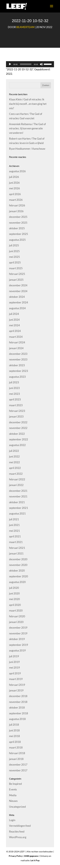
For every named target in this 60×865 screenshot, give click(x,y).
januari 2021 (16, 553)
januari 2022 (16, 485)
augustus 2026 (17, 171)
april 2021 (15, 536)
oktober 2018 (17, 707)
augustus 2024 (17, 308)
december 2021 (18, 490)
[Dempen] (41, 64)
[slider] (48, 64)
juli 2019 (14, 656)
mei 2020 (14, 599)
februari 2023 (17, 410)
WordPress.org (17, 837)
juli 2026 (14, 176)
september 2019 (18, 644)
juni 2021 (14, 525)
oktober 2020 (17, 570)
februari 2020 (17, 616)
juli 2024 (14, 313)
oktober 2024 (17, 296)
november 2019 (18, 633)
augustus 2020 (17, 582)
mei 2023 (14, 393)
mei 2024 (14, 325)
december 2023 (18, 353)
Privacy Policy (15, 856)
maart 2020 (16, 610)
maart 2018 (16, 747)
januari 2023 (16, 416)
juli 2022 (14, 450)
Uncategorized (17, 806)
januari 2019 (16, 690)
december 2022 (18, 422)
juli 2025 (14, 245)
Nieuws (13, 800)
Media (12, 795)
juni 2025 (14, 251)
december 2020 (18, 559)
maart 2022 (16, 473)
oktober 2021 (17, 502)
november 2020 (18, 564)
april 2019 (15, 673)
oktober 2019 (17, 639)
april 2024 (15, 331)
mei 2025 (14, 256)
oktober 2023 (17, 365)
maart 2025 (16, 268)
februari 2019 (17, 684)
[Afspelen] (10, 64)
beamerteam (25, 27)
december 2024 (18, 285)
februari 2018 (17, 753)
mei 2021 (14, 530)
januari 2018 (16, 759)
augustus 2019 (17, 650)
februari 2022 (17, 479)
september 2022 (18, 439)
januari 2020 (16, 622)
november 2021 (18, 496)
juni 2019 (14, 662)
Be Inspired (15, 783)
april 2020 (15, 604)
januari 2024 (16, 348)
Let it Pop (35, 860)
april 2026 (15, 194)
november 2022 (18, 428)
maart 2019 (16, 679)
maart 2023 (16, 405)
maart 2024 (16, 336)
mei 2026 (14, 188)
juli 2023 (14, 382)
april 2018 (15, 741)
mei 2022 (14, 462)
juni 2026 (14, 182)
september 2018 (18, 713)
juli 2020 (14, 587)
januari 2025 (16, 279)
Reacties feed (16, 831)
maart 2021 (16, 542)
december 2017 (18, 764)
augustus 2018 (17, 719)
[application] (30, 64)
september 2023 (18, 370)
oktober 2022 (17, 433)
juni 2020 (14, 593)
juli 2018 (14, 724)
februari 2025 (17, 273)
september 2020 (18, 576)
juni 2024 (14, 319)
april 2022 (15, 467)
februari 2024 (17, 342)
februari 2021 (17, 547)
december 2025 (18, 216)
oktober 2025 (17, 228)
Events (13, 789)
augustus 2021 (17, 513)
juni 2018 (14, 730)
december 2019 (18, 627)
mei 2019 (14, 667)
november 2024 (18, 291)
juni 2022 (14, 456)
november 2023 (18, 359)
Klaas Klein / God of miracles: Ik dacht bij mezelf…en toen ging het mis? (27, 104)
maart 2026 (16, 199)
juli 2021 (14, 519)
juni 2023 (14, 388)
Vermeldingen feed (20, 825)
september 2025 (18, 234)
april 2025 (15, 262)
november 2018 (18, 701)
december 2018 (18, 696)
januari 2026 (16, 211)
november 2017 (18, 770)
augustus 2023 (17, 376)
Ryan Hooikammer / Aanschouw (27, 148)
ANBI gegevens (31, 856)
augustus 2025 (17, 239)
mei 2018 (14, 736)
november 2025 (18, 222)
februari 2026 (17, 205)
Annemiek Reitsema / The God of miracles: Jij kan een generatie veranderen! (27, 128)
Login (12, 820)
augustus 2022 (17, 445)
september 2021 (18, 507)
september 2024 (18, 302)
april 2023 (15, 399)
